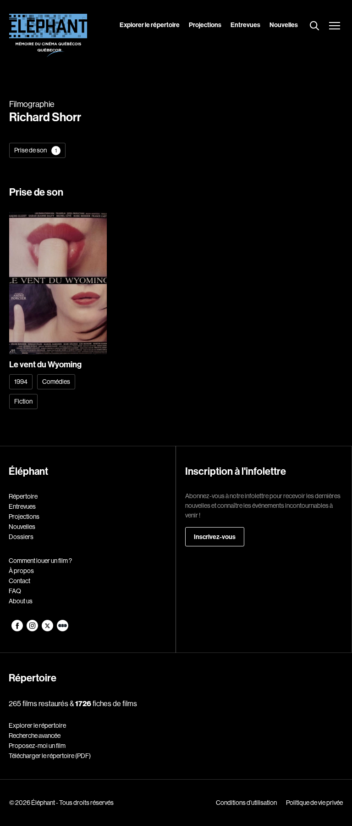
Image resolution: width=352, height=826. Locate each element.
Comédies (56, 381)
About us (21, 601)
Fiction (23, 401)
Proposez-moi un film (37, 746)
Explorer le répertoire (150, 25)
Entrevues (245, 25)
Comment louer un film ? (40, 560)
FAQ (15, 591)
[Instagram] (33, 629)
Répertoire (23, 496)
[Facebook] (17, 629)
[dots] (62, 629)
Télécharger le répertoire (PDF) (50, 756)
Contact (19, 581)
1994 (21, 381)
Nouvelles (284, 25)
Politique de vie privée (314, 802)
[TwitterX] (48, 629)
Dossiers (21, 537)
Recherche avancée (34, 735)
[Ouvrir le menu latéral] (334, 27)
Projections (205, 25)
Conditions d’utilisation (246, 802)
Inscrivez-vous (215, 537)
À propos (21, 571)
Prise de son (35, 150)
